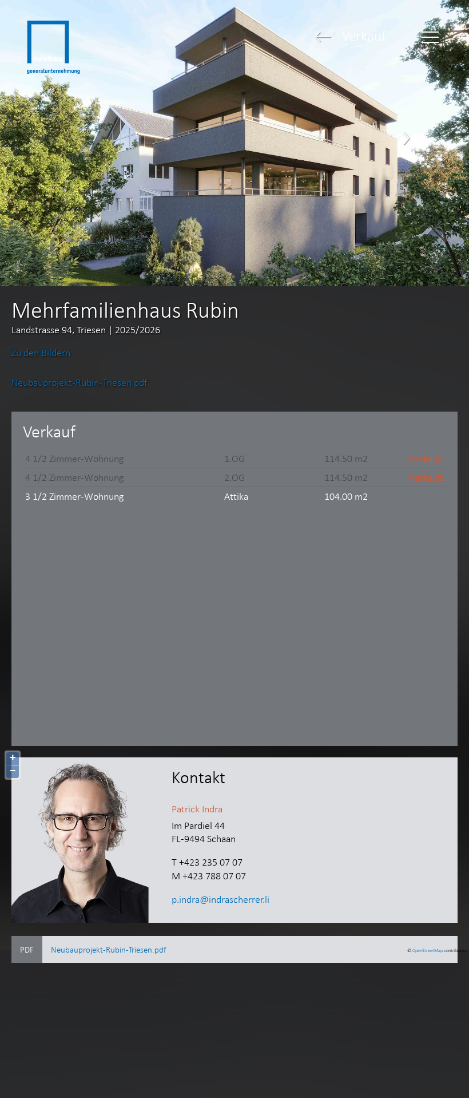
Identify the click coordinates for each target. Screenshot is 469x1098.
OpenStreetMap (427, 950)
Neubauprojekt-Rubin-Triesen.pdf (79, 382)
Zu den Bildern (40, 352)
